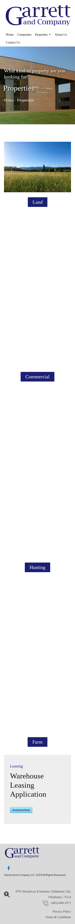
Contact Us (13, 42)
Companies (24, 34)
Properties (41, 34)
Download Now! (21, 810)
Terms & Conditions (58, 917)
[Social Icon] (8, 868)
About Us (61, 34)
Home (10, 34)
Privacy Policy (62, 911)
